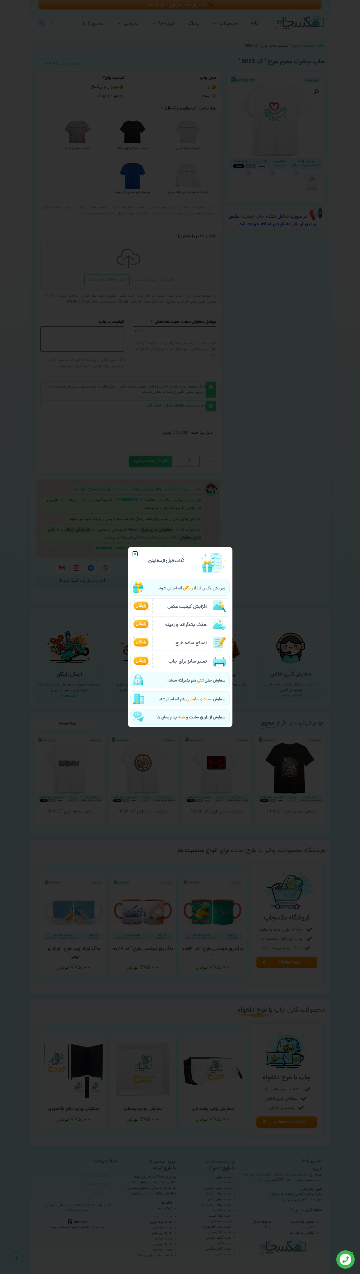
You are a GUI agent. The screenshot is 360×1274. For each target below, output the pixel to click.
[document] (180, 637)
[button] (135, 554)
